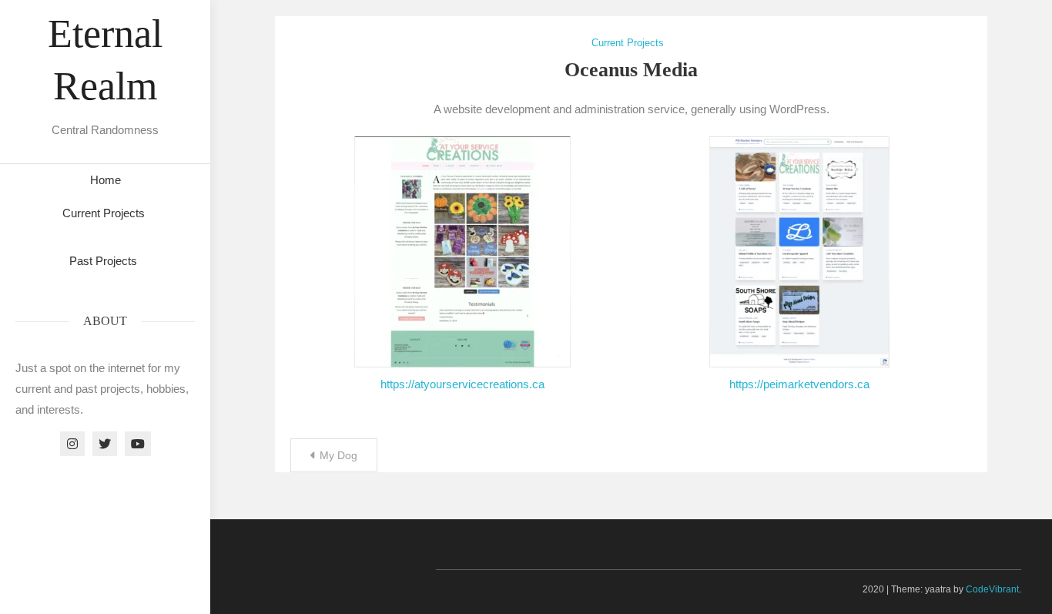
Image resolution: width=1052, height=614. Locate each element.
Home (105, 179)
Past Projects (103, 260)
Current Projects (103, 213)
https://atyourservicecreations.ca (462, 384)
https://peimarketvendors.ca (799, 384)
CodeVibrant (992, 589)
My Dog (338, 455)
